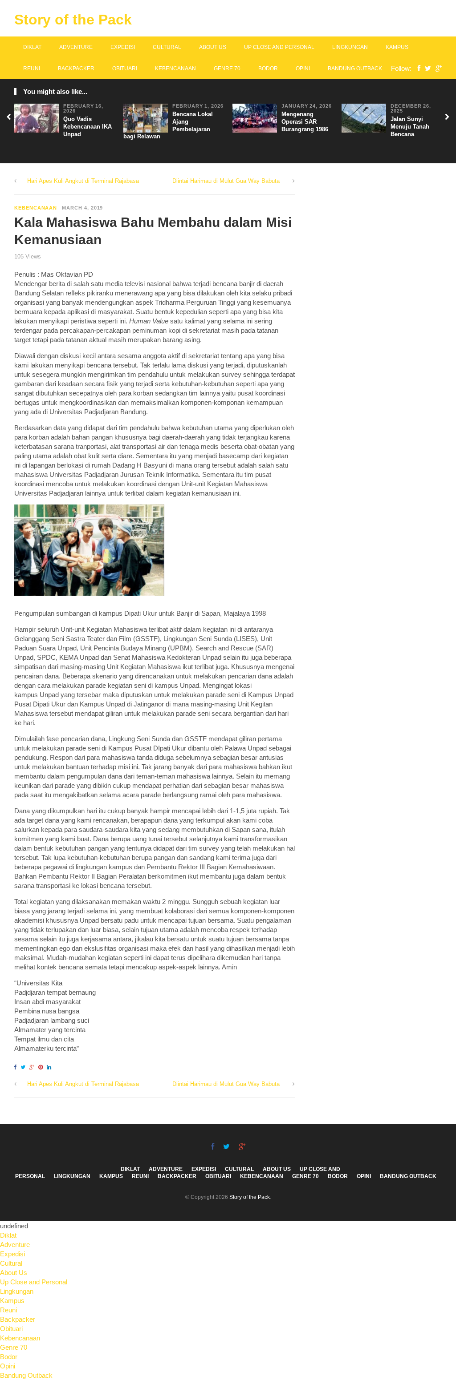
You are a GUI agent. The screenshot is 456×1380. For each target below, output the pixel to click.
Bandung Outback (355, 68)
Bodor (268, 68)
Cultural (167, 47)
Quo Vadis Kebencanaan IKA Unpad (87, 126)
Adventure (76, 47)
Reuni (31, 68)
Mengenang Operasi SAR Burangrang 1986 (304, 122)
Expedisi (122, 47)
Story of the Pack (73, 20)
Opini (303, 68)
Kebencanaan (175, 68)
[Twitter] (425, 68)
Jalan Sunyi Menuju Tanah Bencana (410, 126)
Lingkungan (350, 47)
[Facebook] (416, 68)
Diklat (32, 47)
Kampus (397, 47)
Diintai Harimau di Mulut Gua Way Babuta (226, 181)
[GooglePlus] (436, 68)
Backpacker (76, 68)
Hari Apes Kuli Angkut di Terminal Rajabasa (83, 181)
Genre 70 (227, 68)
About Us (212, 47)
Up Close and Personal (279, 47)
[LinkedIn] (50, 1067)
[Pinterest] (41, 1067)
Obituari (124, 68)
